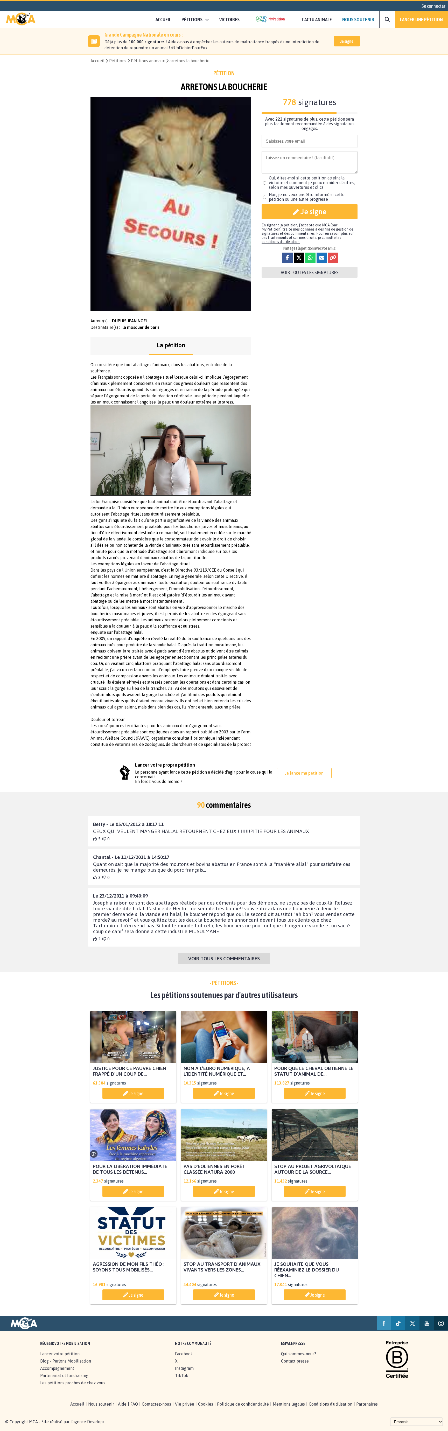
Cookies (205, 1404)
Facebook (184, 1353)
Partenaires (367, 1404)
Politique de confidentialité (243, 1404)
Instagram (184, 1368)
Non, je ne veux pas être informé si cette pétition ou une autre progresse (307, 197)
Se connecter (433, 6)
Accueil (163, 19)
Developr (95, 1421)
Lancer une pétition (421, 19)
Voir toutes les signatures (310, 272)
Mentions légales (289, 1404)
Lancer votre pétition (60, 1353)
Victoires (229, 19)
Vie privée (184, 1404)
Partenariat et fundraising (64, 1375)
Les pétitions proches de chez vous (72, 1382)
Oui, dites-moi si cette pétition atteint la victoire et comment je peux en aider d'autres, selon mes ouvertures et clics (312, 183)
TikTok (181, 1375)
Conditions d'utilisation (330, 1404)
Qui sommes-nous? (298, 1353)
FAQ (134, 1404)
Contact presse (295, 1361)
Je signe (346, 41)
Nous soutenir (358, 19)
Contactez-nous (156, 1404)
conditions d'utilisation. (281, 242)
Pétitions (117, 60)
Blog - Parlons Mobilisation (65, 1361)
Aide (122, 1404)
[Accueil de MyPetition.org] (20, 19)
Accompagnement (57, 1368)
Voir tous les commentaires (224, 958)
